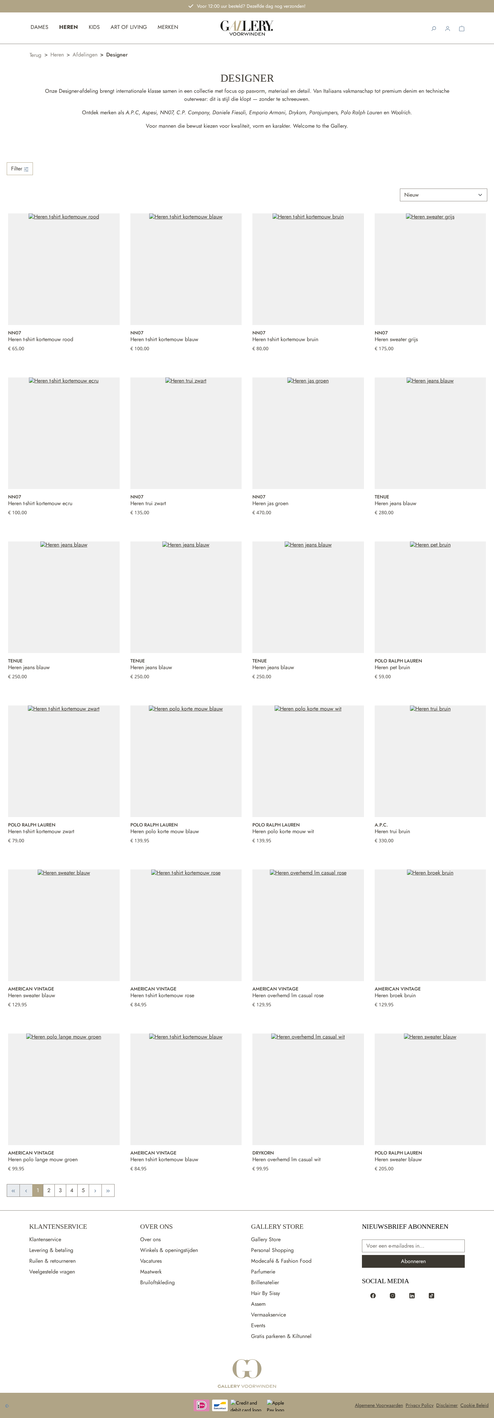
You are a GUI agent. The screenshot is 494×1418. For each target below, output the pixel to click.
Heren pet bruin (392, 667)
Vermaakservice (268, 1315)
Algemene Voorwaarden (379, 1405)
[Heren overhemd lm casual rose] (308, 925)
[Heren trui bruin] (430, 761)
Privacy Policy (420, 1405)
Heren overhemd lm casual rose (288, 995)
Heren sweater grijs (396, 339)
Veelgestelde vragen (52, 1271)
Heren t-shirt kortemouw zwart (41, 831)
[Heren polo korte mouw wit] (308, 761)
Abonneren (413, 1261)
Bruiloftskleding (157, 1282)
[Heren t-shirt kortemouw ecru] (64, 433)
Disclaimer (447, 1405)
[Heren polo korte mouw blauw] (186, 761)
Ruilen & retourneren (52, 1261)
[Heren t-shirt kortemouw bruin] (308, 269)
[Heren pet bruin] (430, 597)
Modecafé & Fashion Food (281, 1261)
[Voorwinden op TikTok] (431, 1295)
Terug (35, 55)
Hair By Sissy (265, 1293)
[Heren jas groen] (308, 433)
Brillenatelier (265, 1282)
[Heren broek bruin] (430, 925)
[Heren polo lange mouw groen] (64, 1089)
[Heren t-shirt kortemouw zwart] (64, 761)
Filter (17, 168)
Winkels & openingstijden (169, 1250)
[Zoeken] (433, 28)
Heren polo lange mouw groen (43, 1159)
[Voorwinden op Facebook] (373, 1295)
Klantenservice (58, 1226)
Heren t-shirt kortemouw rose (162, 995)
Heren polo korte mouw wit (283, 831)
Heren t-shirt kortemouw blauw (164, 339)
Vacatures (151, 1261)
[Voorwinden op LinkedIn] (412, 1295)
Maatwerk (151, 1271)
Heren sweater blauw (31, 995)
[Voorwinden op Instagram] (392, 1295)
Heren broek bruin (395, 995)
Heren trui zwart (148, 503)
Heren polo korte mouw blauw (164, 831)
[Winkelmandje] (462, 28)
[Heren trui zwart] (186, 433)
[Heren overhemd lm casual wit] (308, 1089)
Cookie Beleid (474, 1405)
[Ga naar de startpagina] (247, 1374)
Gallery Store (277, 1226)
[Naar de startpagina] (247, 28)
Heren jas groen (270, 503)
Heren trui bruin (392, 831)
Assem (258, 1304)
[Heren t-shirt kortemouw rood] (64, 269)
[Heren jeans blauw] (430, 433)
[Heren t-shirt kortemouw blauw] (186, 269)
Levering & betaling (51, 1250)
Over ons (150, 1239)
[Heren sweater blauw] (64, 925)
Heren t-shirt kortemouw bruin (285, 339)
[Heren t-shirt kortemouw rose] (186, 925)
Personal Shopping (272, 1250)
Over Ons (156, 1226)
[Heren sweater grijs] (430, 269)
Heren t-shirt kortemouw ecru (40, 503)
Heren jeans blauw (395, 503)
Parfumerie (263, 1271)
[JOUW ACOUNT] (448, 28)
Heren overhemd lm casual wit (286, 1159)
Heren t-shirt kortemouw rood (40, 339)
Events (258, 1325)
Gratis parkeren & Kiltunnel (281, 1336)
